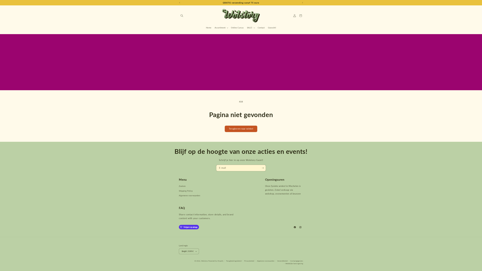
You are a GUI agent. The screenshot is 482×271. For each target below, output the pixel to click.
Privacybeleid (249, 261)
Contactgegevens (296, 261)
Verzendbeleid (282, 261)
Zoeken (182, 186)
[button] (182, 16)
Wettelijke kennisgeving (294, 263)
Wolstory (204, 261)
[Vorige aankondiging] (179, 2)
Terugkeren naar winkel (241, 128)
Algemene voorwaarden (189, 195)
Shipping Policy (186, 191)
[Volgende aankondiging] (302, 2)
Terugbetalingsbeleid (234, 261)
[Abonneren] (263, 168)
